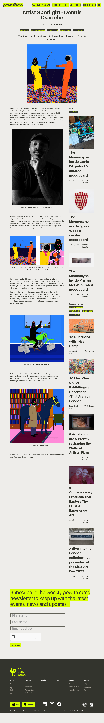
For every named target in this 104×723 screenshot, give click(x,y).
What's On (41, 5)
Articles (44, 684)
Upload (89, 5)
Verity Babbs (89, 406)
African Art (52, 30)
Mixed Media (65, 30)
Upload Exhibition (15, 689)
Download (14, 684)
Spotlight (24, 30)
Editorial (60, 5)
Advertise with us (29, 691)
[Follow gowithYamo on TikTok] (59, 704)
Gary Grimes (89, 351)
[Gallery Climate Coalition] (84, 704)
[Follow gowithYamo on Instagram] (52, 704)
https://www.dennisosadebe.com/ (51, 455)
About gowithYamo (74, 685)
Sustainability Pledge (62, 710)
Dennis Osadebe (38, 30)
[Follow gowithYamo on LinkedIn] (45, 704)
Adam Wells (58, 24)
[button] (12, 680)
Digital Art (78, 30)
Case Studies (28, 685)
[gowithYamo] (18, 672)
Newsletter (74, 690)
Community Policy (49, 710)
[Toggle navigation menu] (99, 5)
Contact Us (87, 689)
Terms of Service (27, 710)
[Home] (13, 5)
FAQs (86, 684)
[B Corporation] (92, 704)
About (75, 5)
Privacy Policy (38, 710)
